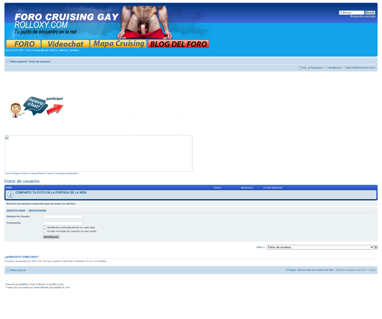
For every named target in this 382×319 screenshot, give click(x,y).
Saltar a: (260, 247)
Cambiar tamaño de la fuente (372, 61)
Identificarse (335, 67)
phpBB (22, 284)
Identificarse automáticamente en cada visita (71, 227)
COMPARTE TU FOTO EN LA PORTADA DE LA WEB (50, 192)
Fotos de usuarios (39, 61)
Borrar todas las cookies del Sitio (315, 270)
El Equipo (291, 270)
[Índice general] (111, 21)
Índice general (18, 61)
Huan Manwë (41, 287)
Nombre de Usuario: (18, 216)
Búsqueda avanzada (362, 16)
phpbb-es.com (62, 287)
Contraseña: (14, 222)
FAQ (303, 67)
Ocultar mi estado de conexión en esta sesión (71, 231)
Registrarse (317, 67)
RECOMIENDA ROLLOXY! (360, 67)
